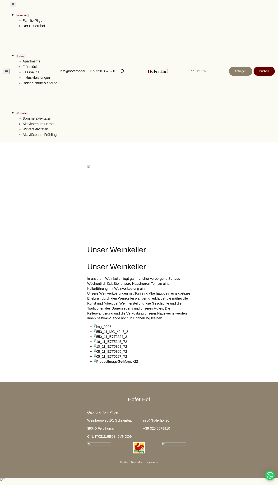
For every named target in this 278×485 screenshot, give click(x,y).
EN (205, 71)
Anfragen (240, 71)
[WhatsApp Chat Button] (270, 475)
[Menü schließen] (13, 4)
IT (198, 71)
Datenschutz (137, 462)
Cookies (124, 462)
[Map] (122, 71)
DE (192, 71)
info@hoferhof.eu (73, 71)
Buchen (264, 71)
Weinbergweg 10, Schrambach (110, 420)
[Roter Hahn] (139, 452)
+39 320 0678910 (102, 71)
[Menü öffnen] (6, 71)
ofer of (158, 71)
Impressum (152, 462)
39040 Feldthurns (100, 428)
